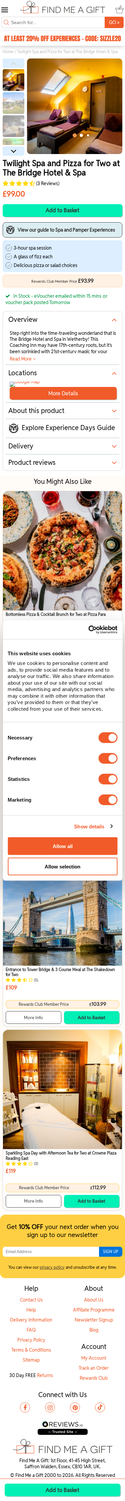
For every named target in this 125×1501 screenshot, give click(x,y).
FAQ (31, 1330)
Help (31, 1310)
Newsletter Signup (94, 1320)
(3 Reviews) (47, 183)
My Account (93, 1358)
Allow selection (62, 866)
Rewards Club (94, 1378)
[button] (13, 63)
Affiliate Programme (94, 1310)
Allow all (63, 846)
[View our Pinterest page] (75, 1407)
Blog (93, 1330)
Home (8, 51)
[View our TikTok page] (100, 1407)
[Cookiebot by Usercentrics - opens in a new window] (89, 630)
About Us (93, 1300)
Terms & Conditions (31, 1350)
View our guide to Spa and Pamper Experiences (66, 230)
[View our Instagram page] (50, 1407)
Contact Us (31, 1300)
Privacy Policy (31, 1340)
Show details (89, 826)
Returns (45, 1375)
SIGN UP (110, 1251)
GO (114, 22)
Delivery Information (31, 1320)
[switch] (107, 758)
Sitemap (31, 1360)
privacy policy (52, 1267)
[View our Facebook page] (25, 1407)
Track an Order (94, 1368)
